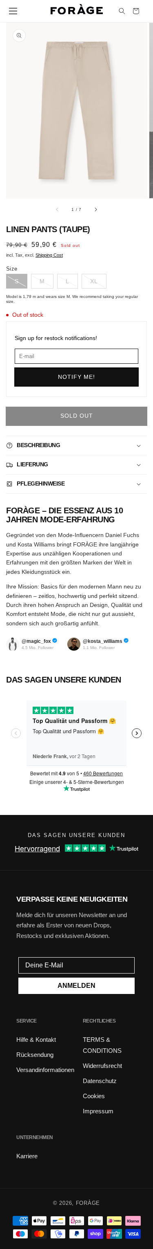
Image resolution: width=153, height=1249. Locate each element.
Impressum (98, 1111)
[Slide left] (58, 210)
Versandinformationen (45, 1069)
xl (94, 281)
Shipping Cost (49, 255)
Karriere (27, 1156)
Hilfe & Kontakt (36, 1039)
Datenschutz (100, 1080)
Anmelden (76, 985)
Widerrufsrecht (102, 1065)
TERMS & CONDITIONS (102, 1045)
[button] (13, 11)
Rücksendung (34, 1054)
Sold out (76, 415)
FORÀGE (88, 1203)
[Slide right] (95, 210)
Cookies (94, 1095)
